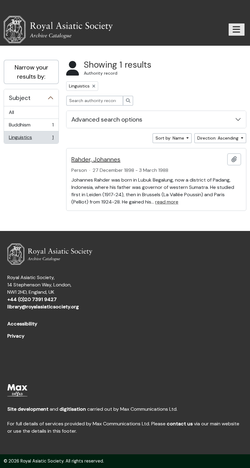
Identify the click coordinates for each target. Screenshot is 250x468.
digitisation (72, 409)
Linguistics (31, 139)
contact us (180, 423)
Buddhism (31, 126)
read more (166, 202)
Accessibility (22, 324)
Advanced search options (106, 119)
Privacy (15, 336)
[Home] (61, 29)
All (11, 112)
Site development (27, 409)
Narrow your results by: (31, 71)
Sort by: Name (170, 138)
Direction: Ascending (218, 138)
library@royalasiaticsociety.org (43, 306)
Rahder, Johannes (95, 159)
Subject (19, 98)
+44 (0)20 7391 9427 (32, 299)
